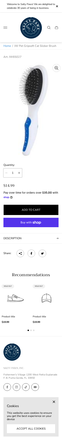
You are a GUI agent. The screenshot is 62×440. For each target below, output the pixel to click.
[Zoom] (56, 68)
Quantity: (9, 165)
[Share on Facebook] (31, 253)
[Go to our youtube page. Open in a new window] (35, 387)
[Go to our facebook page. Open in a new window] (7, 387)
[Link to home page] (12, 352)
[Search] (49, 27)
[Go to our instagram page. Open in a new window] (16, 387)
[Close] (54, 402)
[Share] (20, 253)
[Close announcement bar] (57, 6)
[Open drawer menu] (5, 27)
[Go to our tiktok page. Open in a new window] (26, 387)
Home (7, 46)
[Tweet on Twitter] (42, 253)
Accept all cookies (31, 429)
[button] (28, 330)
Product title (8, 316)
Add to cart (31, 210)
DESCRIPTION (12, 238)
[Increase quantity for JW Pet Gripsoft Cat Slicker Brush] (19, 172)
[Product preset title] (15, 298)
